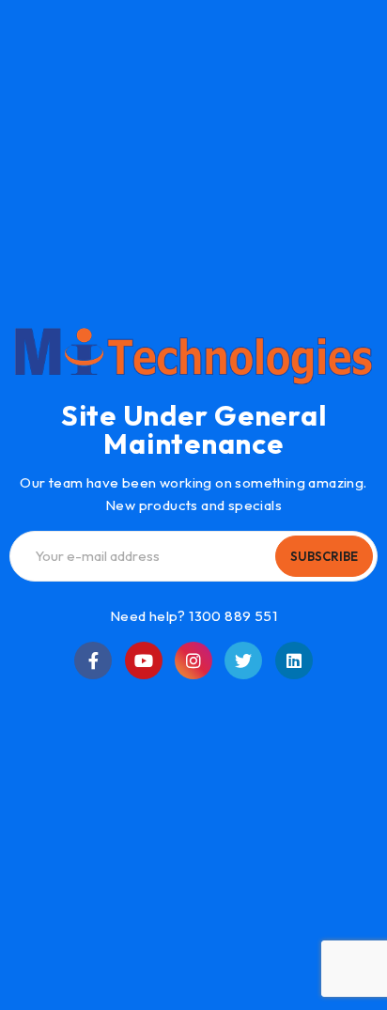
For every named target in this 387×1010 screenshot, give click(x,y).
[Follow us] (243, 660)
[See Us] (193, 660)
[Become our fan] (93, 660)
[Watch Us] (144, 660)
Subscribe (324, 556)
